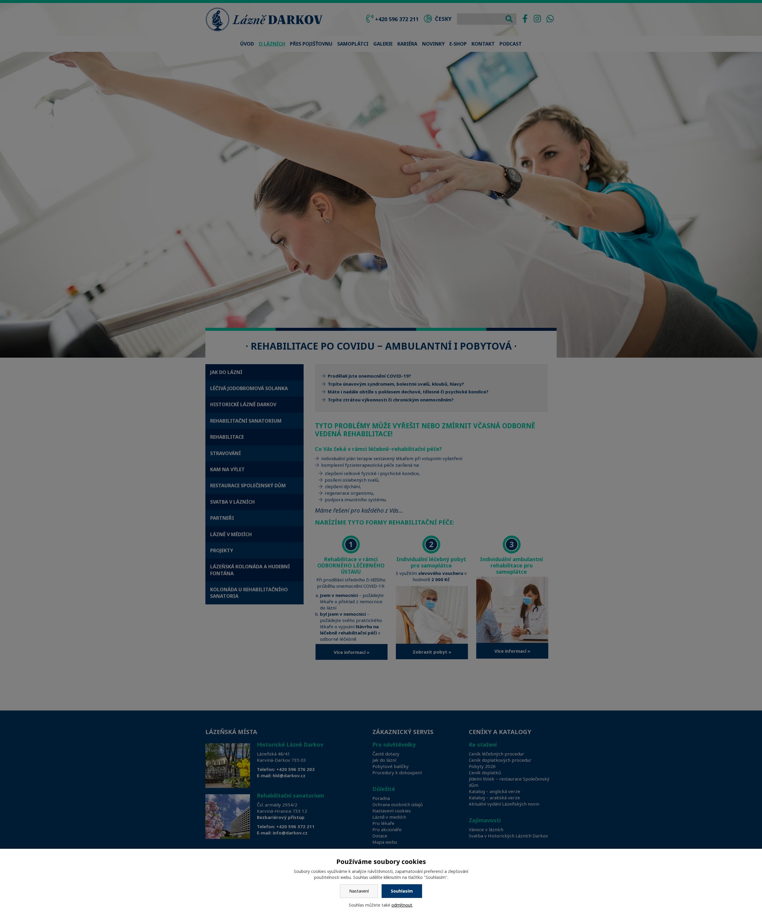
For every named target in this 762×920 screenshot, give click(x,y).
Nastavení (359, 891)
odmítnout (401, 905)
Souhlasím (402, 891)
